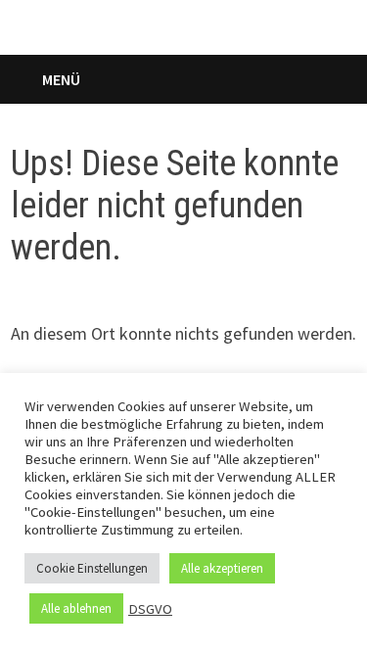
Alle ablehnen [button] (76, 608)
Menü (61, 79)
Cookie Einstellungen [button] (92, 568)
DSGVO (150, 609)
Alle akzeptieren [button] (222, 568)
